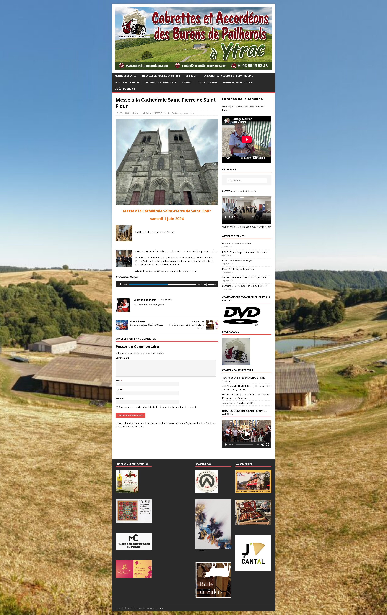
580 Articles (166, 299)
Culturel (149, 113)
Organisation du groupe (237, 82)
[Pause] (119, 284)
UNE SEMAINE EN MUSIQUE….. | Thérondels (244, 386)
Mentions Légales (125, 75)
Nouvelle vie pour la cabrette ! (161, 75)
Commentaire (122, 357)
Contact (187, 82)
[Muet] (205, 284)
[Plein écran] (267, 444)
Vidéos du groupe (125, 88)
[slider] (162, 284)
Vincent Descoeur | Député (235, 394)
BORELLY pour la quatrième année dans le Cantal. (246, 252)
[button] (247, 434)
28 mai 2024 (125, 113)
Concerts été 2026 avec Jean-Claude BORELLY (244, 285)
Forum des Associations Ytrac (236, 243)
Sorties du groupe (180, 113)
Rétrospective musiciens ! (161, 82)
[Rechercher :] (246, 180)
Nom (118, 380)
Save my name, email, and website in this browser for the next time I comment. (158, 407)
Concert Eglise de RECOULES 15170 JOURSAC (244, 277)
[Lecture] (226, 444)
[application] (167, 284)
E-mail (119, 389)
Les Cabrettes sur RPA (243, 403)
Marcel (138, 113)
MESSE (157, 113)
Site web (120, 398)
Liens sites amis (208, 82)
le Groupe (192, 75)
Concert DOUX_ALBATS (233, 389)
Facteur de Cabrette (127, 82)
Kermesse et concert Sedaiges (237, 260)
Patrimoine (166, 113)
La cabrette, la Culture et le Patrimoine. (228, 75)
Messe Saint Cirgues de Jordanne (238, 268)
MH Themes (158, 608)
